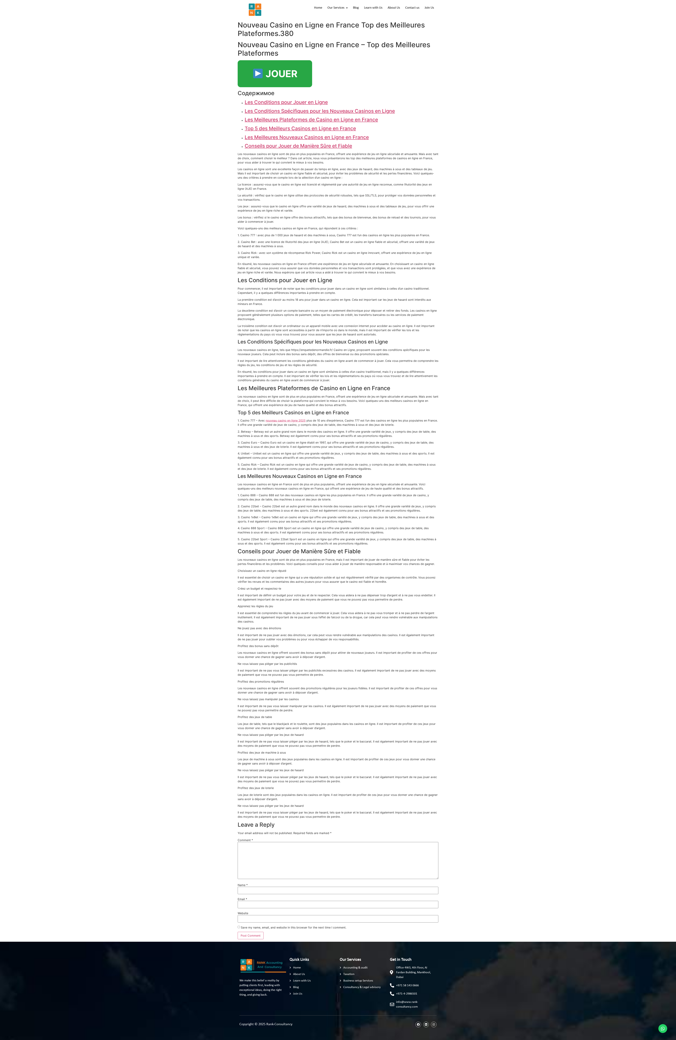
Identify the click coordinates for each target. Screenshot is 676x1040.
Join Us (429, 8)
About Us (394, 8)
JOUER (280, 73)
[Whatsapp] (662, 1028)
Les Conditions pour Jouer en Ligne (286, 102)
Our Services (335, 8)
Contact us (412, 8)
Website (243, 913)
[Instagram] (434, 1024)
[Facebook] (418, 1024)
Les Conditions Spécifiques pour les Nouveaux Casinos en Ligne (320, 111)
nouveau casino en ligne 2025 (286, 420)
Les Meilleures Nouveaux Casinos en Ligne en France (307, 137)
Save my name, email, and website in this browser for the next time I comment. (293, 927)
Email (242, 899)
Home (318, 8)
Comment (245, 840)
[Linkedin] (426, 1024)
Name (243, 885)
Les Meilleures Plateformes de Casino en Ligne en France (311, 120)
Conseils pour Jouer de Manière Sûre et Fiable (298, 146)
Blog (356, 8)
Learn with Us (373, 8)
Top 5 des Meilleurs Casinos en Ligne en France (300, 128)
